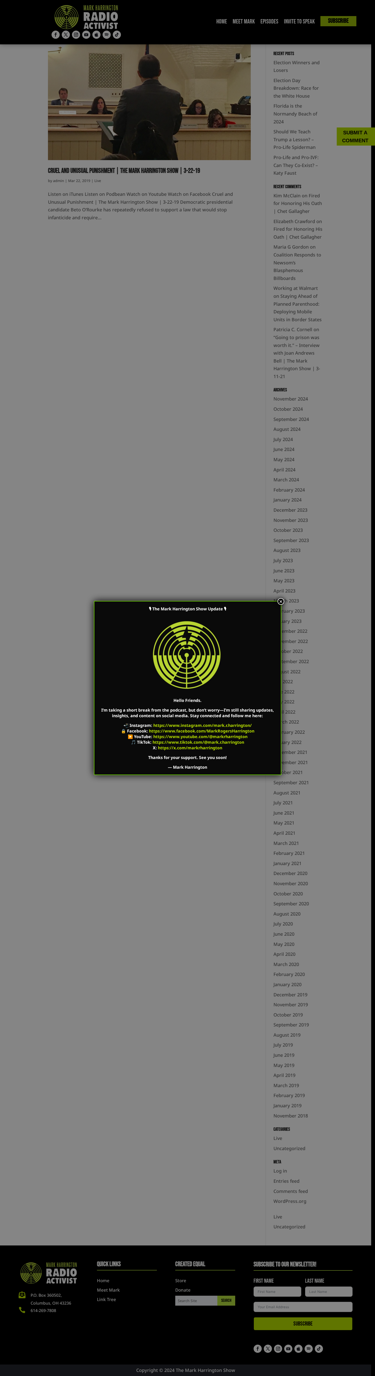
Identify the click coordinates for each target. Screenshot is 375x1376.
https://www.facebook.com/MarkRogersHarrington (201, 731)
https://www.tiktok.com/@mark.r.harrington (198, 742)
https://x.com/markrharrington (190, 748)
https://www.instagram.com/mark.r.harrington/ (202, 725)
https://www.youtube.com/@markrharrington (200, 736)
